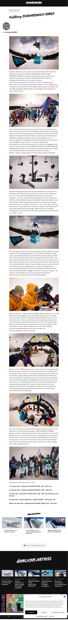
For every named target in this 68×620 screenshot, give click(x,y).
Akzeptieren (31, 612)
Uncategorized (14, 10)
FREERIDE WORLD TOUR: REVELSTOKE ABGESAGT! (55, 525)
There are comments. (34, 545)
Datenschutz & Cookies (42, 616)
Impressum (51, 616)
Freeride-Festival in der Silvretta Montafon (12, 525)
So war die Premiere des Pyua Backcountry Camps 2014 (60, 579)
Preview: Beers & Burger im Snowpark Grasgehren (47, 579)
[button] (64, 596)
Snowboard (46, 85)
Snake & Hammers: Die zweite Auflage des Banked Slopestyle (34, 526)
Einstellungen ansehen (58, 612)
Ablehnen (44, 612)
